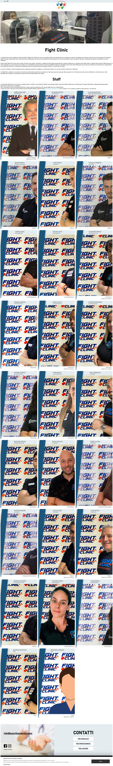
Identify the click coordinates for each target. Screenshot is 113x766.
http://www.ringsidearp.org (52, 88)
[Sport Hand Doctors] (61, 6)
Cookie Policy (6, 764)
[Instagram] (9, 746)
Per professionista (83, 743)
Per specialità (83, 739)
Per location (83, 748)
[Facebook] (6, 746)
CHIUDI (100, 761)
